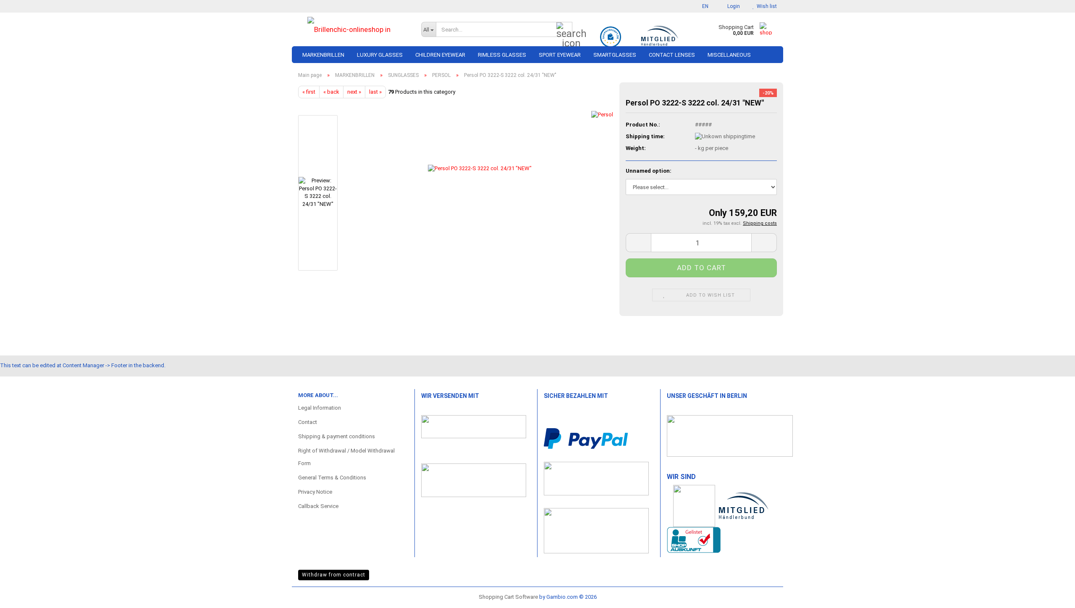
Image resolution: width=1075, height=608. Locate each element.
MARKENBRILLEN (323, 55)
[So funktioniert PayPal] (586, 438)
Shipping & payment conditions (336, 436)
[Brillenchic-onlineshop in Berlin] (353, 29)
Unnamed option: (648, 171)
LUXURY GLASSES (380, 55)
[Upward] (1052, 593)
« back (331, 92)
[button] (703, 6)
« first (308, 92)
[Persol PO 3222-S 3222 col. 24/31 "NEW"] (480, 193)
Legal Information (319, 408)
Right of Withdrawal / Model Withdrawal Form (346, 456)
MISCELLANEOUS (729, 55)
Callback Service (318, 506)
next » (354, 92)
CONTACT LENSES (672, 55)
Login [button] (732, 6)
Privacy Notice (315, 492)
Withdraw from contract (333, 575)
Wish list (765, 6)
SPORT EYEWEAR (560, 55)
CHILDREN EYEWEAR (440, 55)
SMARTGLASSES (614, 55)
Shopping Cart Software (508, 597)
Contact (307, 422)
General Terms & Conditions (332, 477)
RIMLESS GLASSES (502, 55)
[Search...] (564, 29)
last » (375, 92)
